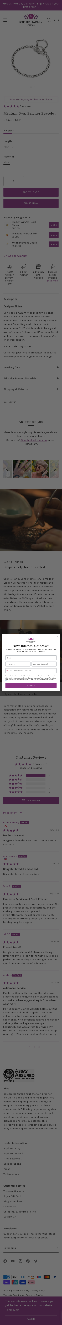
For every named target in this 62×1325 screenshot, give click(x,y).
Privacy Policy (8, 680)
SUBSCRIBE (31, 685)
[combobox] (9, 670)
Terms (14, 680)
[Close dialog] (57, 636)
